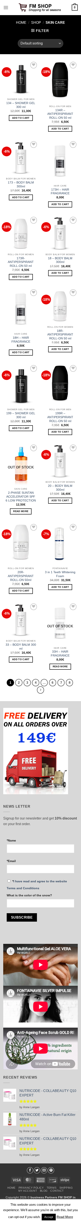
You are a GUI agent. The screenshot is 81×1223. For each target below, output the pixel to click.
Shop (36, 22)
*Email (11, 861)
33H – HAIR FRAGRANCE (60, 653)
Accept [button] (48, 1217)
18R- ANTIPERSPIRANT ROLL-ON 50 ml (60, 334)
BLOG (44, 1190)
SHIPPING (66, 1187)
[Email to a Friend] (44, 1170)
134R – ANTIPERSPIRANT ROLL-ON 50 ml (60, 114)
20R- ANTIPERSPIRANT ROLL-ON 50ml (21, 576)
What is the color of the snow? (29, 895)
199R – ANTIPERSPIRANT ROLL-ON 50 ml (60, 417)
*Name (11, 840)
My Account (27, 1190)
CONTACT (57, 1190)
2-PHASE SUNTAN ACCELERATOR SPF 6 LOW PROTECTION (21, 496)
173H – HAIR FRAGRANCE (60, 191)
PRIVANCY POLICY (31, 1187)
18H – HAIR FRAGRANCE (20, 339)
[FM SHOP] (40, 7)
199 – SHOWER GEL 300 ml (20, 415)
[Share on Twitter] (37, 1170)
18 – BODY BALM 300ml (60, 260)
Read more (20, 511)
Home (21, 22)
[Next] (40, 690)
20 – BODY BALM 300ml (60, 487)
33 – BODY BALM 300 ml (21, 646)
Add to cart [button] (21, 118)
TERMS (51, 1187)
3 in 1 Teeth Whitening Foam (60, 574)
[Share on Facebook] (30, 1170)
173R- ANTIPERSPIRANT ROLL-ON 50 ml (21, 262)
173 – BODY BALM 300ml (21, 184)
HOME (11, 1187)
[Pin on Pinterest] (51, 1170)
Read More (65, 1217)
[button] (5, 7)
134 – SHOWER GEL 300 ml (20, 105)
